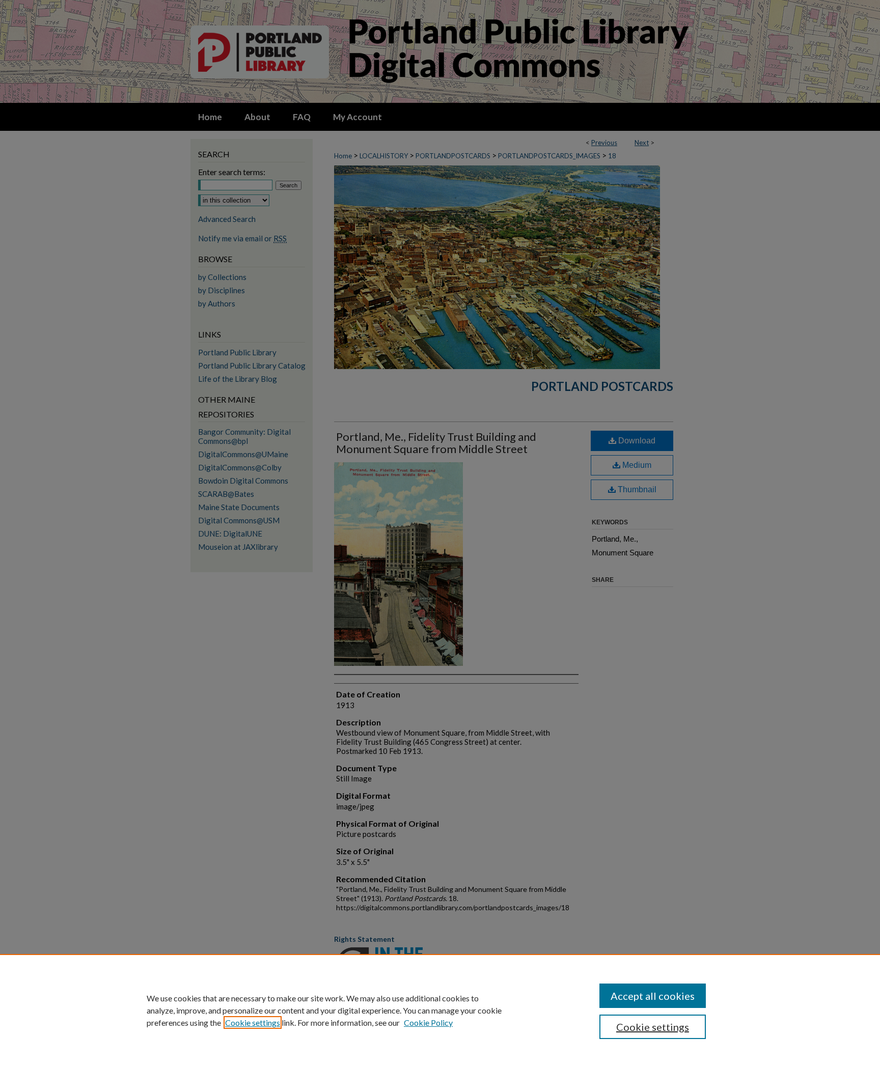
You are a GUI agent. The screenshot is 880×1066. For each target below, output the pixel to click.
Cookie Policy (428, 1022)
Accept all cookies (653, 996)
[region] (440, 1010)
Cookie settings (252, 1022)
